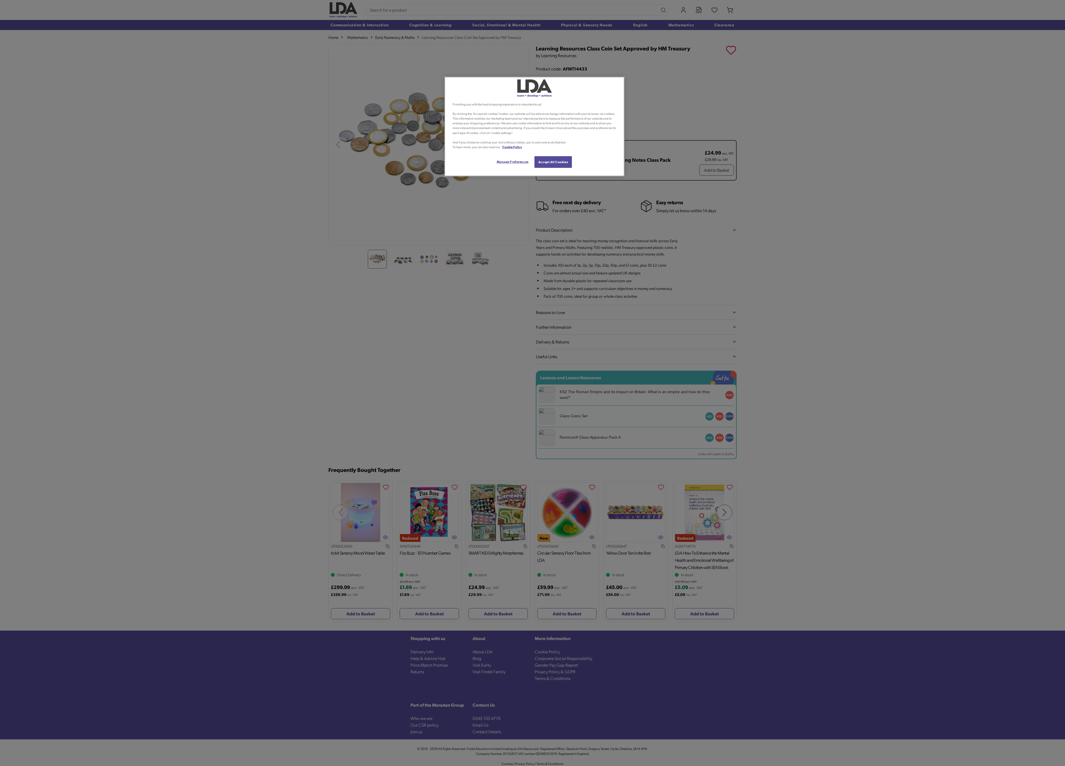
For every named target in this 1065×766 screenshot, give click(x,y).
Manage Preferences (513, 162)
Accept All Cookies (553, 162)
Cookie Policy (512, 147)
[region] (534, 126)
